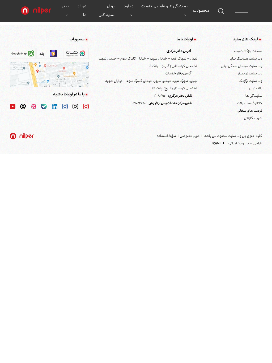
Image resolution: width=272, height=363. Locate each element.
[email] (23, 106)
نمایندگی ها (253, 96)
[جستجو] (221, 11)
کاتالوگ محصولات (249, 103)
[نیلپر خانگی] (75, 106)
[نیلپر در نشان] (76, 55)
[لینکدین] (54, 106)
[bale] (44, 106)
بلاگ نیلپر (255, 88)
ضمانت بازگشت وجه (248, 51)
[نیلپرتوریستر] (65, 106)
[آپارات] (33, 106)
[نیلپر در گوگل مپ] (23, 55)
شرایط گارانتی (253, 118)
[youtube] (12, 106)
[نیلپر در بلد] (49, 55)
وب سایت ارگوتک (250, 81)
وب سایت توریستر (249, 73)
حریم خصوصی (190, 136)
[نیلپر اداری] (36, 11)
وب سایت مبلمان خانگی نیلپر (241, 66)
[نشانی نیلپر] (49, 74)
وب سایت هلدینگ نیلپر (245, 59)
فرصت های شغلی (249, 111)
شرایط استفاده (167, 136)
